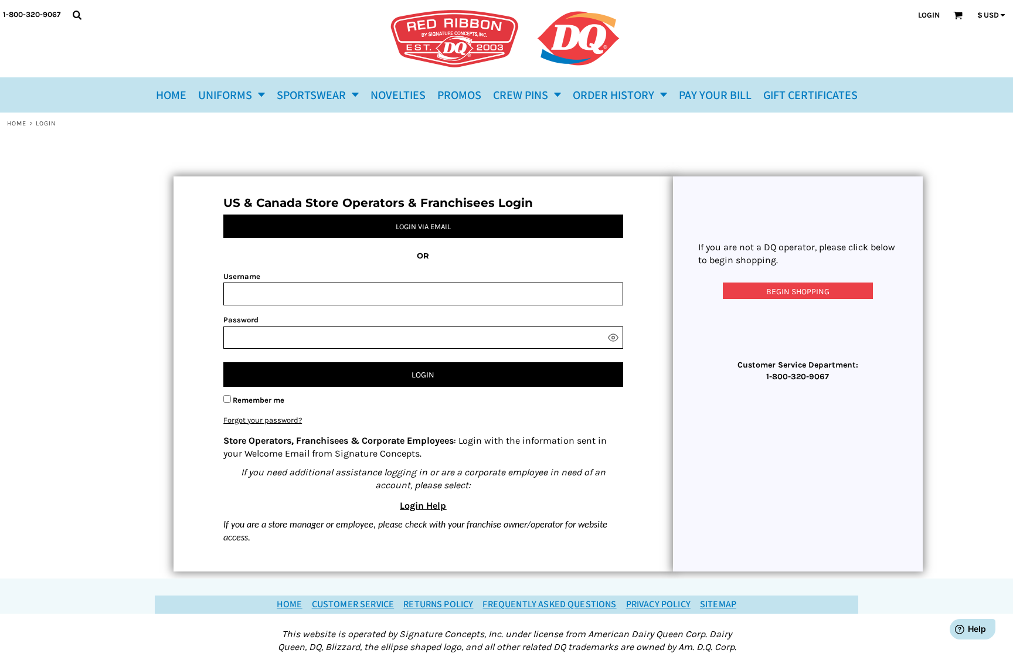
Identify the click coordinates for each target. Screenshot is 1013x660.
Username (241, 276)
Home (16, 123)
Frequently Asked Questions (549, 604)
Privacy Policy (658, 604)
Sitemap (718, 604)
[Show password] (613, 337)
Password (241, 319)
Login (929, 15)
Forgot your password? (262, 420)
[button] (231, 95)
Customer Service (353, 604)
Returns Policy (438, 604)
